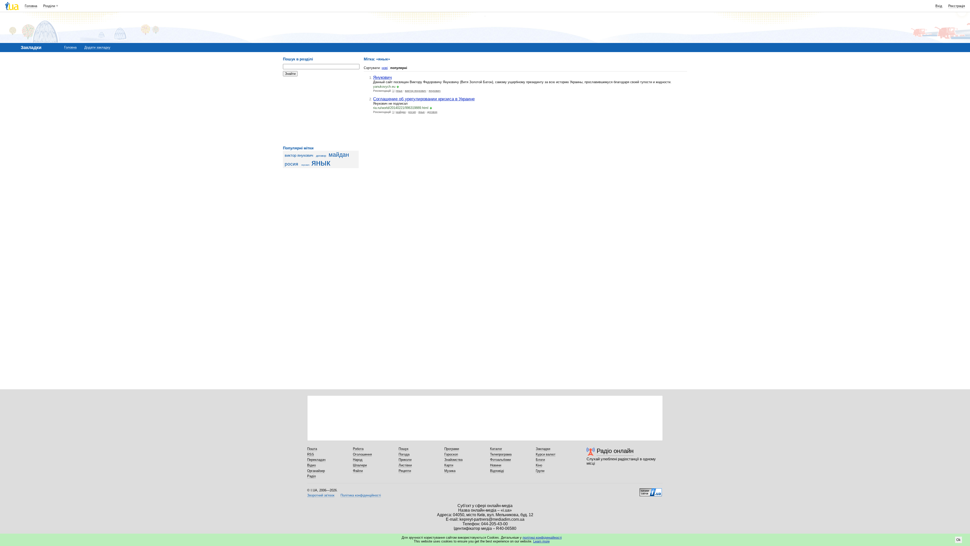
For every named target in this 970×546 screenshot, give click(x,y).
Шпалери (360, 465)
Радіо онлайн (615, 450)
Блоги (540, 460)
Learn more (541, 541)
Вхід (938, 6)
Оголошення (362, 454)
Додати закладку (97, 47)
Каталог (496, 449)
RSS (310, 454)
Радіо (311, 476)
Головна (31, 6)
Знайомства (453, 460)
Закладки (543, 449)
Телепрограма (501, 454)
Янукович (382, 77)
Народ (357, 460)
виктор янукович (299, 155)
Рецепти (405, 471)
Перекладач (316, 460)
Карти (448, 465)
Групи (540, 471)
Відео (311, 465)
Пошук (403, 449)
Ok (958, 540)
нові (385, 68)
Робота (358, 449)
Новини (495, 465)
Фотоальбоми (500, 460)
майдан (339, 154)
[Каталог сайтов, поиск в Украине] (651, 490)
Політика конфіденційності (361, 495)
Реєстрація (956, 6)
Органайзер (316, 471)
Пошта (312, 449)
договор (321, 155)
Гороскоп (451, 454)
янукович (305, 165)
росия (291, 164)
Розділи (49, 6)
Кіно (539, 465)
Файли (358, 471)
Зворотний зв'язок (320, 495)
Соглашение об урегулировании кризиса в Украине (424, 98)
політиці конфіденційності (542, 537)
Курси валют (545, 454)
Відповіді (497, 471)
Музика (449, 471)
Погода (404, 454)
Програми (451, 449)
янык (320, 162)
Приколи (405, 460)
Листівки (405, 465)
